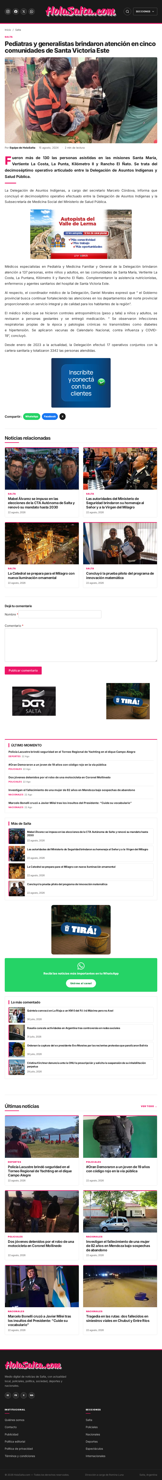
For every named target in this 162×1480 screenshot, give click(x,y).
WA (32, 1395)
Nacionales (94, 1236)
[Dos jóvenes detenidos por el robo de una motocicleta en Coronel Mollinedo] (42, 1212)
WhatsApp (31, 416)
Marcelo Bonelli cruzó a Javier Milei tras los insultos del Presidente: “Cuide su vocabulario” (70, 802)
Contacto (11, 1427)
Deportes (14, 1162)
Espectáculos (94, 1448)
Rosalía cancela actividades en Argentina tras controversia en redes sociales (73, 1028)
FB (15, 1395)
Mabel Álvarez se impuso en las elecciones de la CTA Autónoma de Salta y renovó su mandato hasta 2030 (41, 503)
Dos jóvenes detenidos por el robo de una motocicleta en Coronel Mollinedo (59, 777)
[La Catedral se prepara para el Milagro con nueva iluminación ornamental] (42, 543)
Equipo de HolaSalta (22, 147)
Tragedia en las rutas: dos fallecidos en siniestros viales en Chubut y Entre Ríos (117, 1318)
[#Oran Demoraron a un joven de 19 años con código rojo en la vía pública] (120, 1137)
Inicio (8, 29)
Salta (18, 29)
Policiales (93, 1162)
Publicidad (11, 1434)
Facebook (50, 416)
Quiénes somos (14, 1420)
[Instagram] (8, 11)
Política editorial (15, 1441)
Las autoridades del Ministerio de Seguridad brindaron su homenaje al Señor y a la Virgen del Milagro (115, 503)
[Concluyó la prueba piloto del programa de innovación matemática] (120, 543)
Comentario (14, 626)
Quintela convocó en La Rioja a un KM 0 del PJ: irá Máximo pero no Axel (70, 1010)
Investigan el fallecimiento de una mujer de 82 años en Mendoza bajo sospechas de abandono (71, 790)
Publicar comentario (23, 670)
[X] (24, 11)
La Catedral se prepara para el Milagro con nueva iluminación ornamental (41, 575)
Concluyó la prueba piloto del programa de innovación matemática (120, 575)
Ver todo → (149, 1106)
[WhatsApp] (31, 11)
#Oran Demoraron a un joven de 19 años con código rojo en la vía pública (57, 764)
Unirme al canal (81, 983)
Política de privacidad (19, 1448)
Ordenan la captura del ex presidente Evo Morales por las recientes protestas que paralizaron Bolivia (87, 1045)
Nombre (11, 614)
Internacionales (95, 1456)
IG (8, 1395)
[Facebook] (16, 11)
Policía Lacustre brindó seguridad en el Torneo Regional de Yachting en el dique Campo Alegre (71, 751)
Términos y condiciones (20, 1456)
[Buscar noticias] (127, 11)
